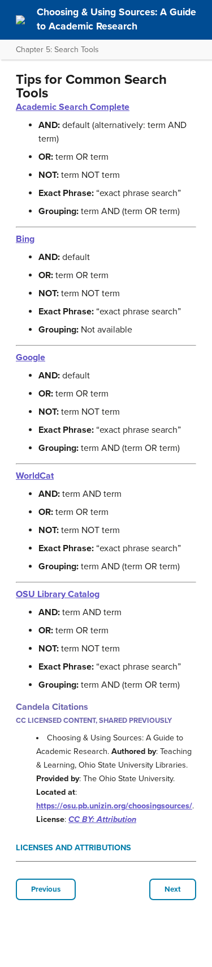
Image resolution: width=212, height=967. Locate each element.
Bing (25, 239)
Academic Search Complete (72, 107)
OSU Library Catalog (57, 594)
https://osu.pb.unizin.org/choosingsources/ (114, 806)
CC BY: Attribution (102, 819)
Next (173, 889)
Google (30, 357)
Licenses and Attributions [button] (73, 848)
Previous (45, 889)
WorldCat (35, 476)
